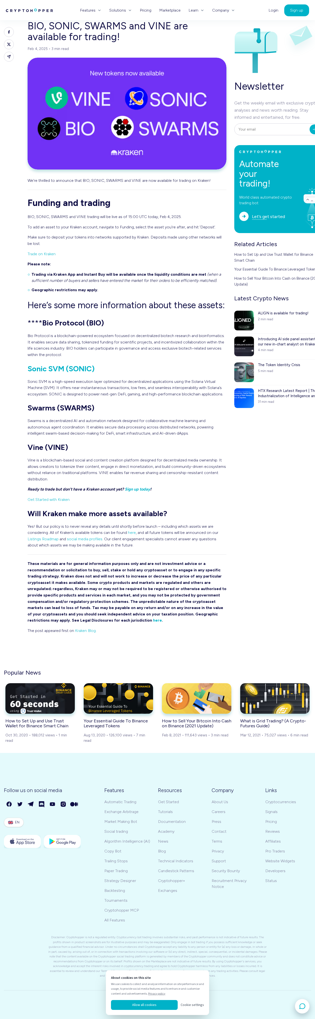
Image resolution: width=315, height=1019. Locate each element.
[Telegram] (31, 804)
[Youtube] (52, 804)
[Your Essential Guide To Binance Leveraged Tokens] (118, 698)
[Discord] (41, 804)
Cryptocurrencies (280, 801)
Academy (166, 831)
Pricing (145, 10)
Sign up (296, 10)
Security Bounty (226, 870)
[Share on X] (9, 44)
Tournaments (115, 900)
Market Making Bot (120, 821)
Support (219, 861)
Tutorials (165, 811)
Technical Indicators (175, 861)
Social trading (116, 831)
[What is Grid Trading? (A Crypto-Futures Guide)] (275, 698)
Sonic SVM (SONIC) (61, 368)
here (132, 532)
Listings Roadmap (43, 539)
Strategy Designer (120, 880)
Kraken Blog (85, 630)
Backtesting (114, 890)
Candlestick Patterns (176, 870)
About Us (220, 801)
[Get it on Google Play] (62, 841)
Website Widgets (280, 861)
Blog (162, 851)
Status (271, 880)
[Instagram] (63, 804)
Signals (271, 811)
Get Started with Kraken (49, 499)
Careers (218, 811)
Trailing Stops (116, 861)
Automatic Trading (120, 801)
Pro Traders (275, 851)
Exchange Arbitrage (121, 811)
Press (216, 821)
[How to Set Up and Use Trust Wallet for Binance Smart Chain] (40, 698)
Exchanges (167, 890)
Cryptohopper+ (171, 880)
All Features (114, 920)
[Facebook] (9, 804)
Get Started (168, 801)
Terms (217, 841)
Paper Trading (116, 870)
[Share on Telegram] (9, 57)
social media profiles (84, 539)
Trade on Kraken (42, 254)
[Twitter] (20, 804)
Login (273, 10)
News (163, 841)
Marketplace (170, 10)
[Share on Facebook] (9, 32)
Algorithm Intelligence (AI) (127, 841)
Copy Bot (112, 851)
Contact (219, 831)
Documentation (172, 821)
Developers (275, 870)
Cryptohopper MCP (121, 910)
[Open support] (302, 1006)
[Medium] (74, 804)
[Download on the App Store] (22, 841)
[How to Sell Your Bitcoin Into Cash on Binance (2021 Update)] (196, 698)
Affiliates (273, 841)
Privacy (218, 851)
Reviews (272, 831)
